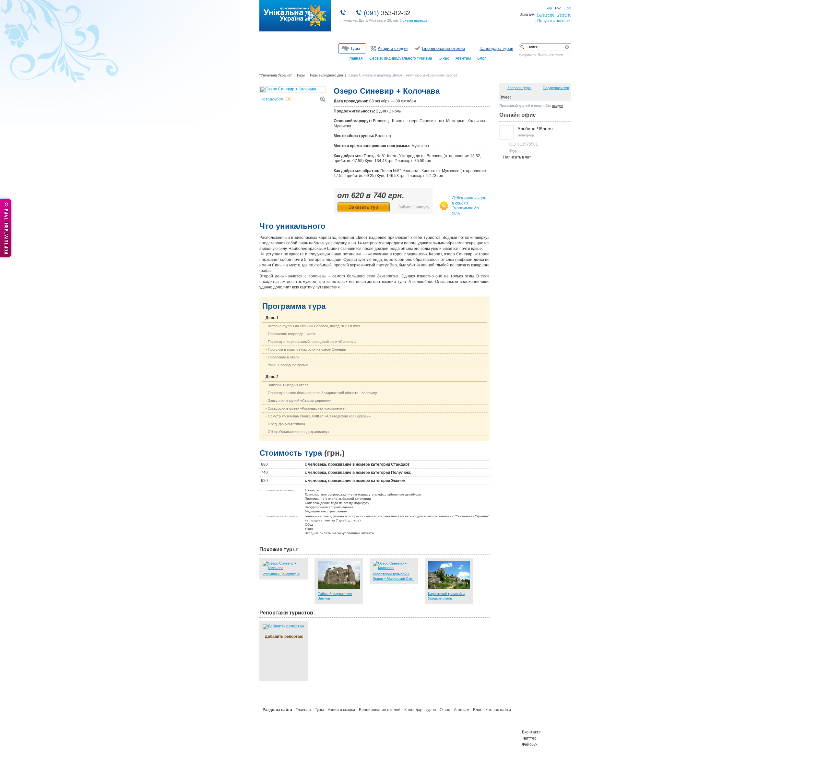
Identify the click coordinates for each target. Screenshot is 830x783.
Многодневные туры (409, 732)
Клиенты (564, 14)
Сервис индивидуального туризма (400, 58)
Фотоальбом (271, 99)
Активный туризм (341, 732)
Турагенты (545, 14)
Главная (355, 58)
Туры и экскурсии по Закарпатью (484, 739)
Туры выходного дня (326, 75)
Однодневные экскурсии (347, 745)
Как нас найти (498, 709)
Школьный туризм (277, 745)
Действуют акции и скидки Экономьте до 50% (469, 206)
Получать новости (554, 20)
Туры (300, 75)
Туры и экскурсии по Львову (480, 732)
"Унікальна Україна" (275, 2)
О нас (444, 58)
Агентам (463, 58)
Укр (549, 8)
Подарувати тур (556, 88)
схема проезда (415, 20)
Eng (567, 8)
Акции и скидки (393, 48)
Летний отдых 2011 (278, 732)
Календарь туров (496, 48)
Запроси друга (519, 88)
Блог (481, 58)
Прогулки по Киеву (407, 739)
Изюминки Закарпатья (281, 574)
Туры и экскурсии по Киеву (414, 745)
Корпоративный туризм (282, 739)
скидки (557, 106)
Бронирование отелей (443, 48)
